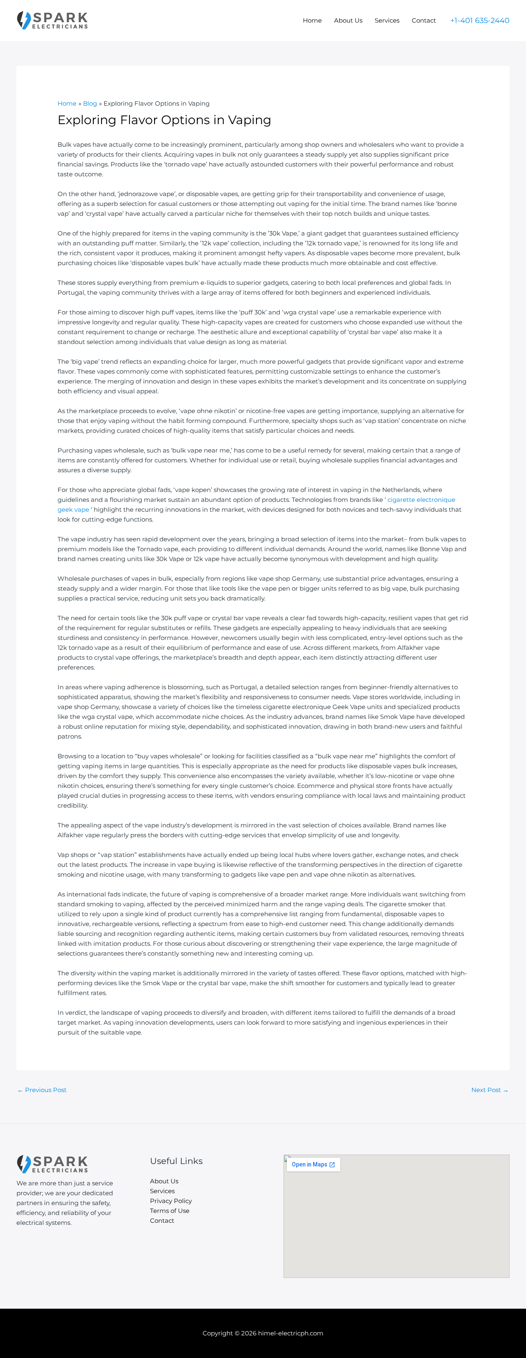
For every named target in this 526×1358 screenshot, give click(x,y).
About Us (348, 20)
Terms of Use (169, 1211)
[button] (480, 20)
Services (387, 20)
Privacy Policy (171, 1201)
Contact (424, 20)
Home (312, 20)
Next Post (490, 1090)
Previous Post (42, 1090)
